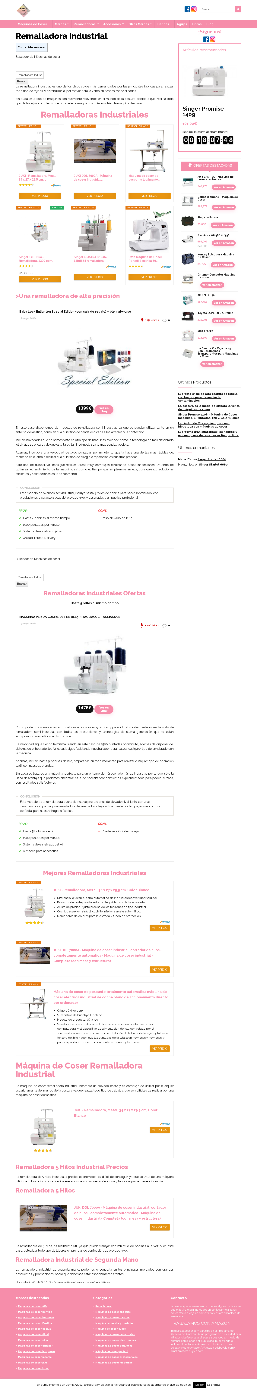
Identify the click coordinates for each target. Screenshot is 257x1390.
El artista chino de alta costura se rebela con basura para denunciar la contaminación (208, 397)
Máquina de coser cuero (110, 1328)
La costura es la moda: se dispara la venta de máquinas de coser (209, 407)
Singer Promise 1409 (203, 111)
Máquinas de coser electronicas (115, 1340)
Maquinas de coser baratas (112, 1317)
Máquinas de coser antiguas (113, 1311)
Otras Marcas (138, 24)
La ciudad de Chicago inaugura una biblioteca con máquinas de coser (204, 425)
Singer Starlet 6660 (212, 459)
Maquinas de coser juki (32, 1362)
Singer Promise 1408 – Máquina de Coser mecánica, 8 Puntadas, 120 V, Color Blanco (209, 416)
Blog (210, 24)
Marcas (60, 24)
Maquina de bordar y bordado (114, 1323)
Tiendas (163, 24)
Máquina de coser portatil (111, 1351)
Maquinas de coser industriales (115, 1334)
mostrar (39, 47)
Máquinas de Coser (32, 24)
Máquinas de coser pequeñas (113, 1345)
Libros (197, 24)
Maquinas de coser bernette (36, 1317)
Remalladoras (85, 24)
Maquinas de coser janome (35, 1357)
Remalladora (103, 1306)
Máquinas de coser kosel (33, 1368)
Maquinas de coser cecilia (34, 1328)
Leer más (213, 1384)
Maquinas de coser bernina (35, 1311)
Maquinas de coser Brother (35, 1323)
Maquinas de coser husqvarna (36, 1351)
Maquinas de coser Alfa (32, 1306)
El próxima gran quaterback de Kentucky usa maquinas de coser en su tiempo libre (208, 433)
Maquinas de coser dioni (33, 1334)
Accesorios (112, 24)
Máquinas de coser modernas (113, 1362)
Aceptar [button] (199, 1384)
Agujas (182, 24)
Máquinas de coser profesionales (116, 1357)
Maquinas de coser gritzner (35, 1345)
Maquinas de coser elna (33, 1340)
